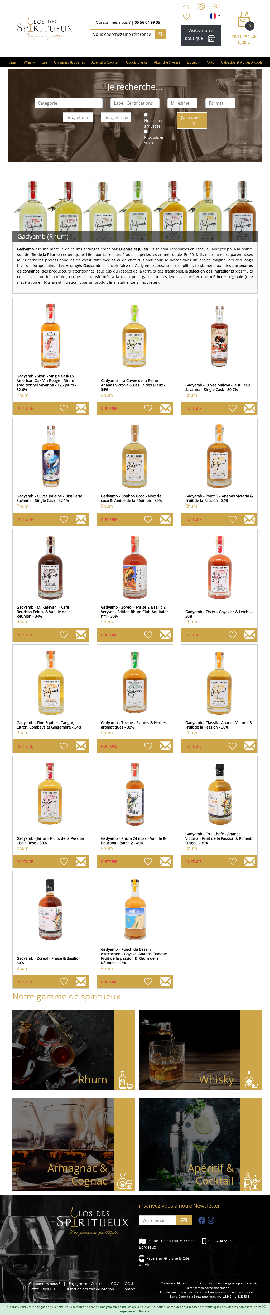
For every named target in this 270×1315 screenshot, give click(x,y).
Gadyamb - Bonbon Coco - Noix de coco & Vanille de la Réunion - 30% (131, 498)
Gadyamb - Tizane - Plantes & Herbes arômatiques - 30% (134, 725)
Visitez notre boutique (199, 34)
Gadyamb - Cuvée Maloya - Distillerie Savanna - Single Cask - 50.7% (217, 387)
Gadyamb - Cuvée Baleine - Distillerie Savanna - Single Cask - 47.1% (49, 498)
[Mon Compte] (201, 6)
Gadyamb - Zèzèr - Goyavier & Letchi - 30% (218, 614)
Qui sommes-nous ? (113, 22)
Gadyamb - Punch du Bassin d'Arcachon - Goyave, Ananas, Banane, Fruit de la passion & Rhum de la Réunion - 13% (134, 956)
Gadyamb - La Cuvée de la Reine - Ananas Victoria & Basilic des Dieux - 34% (133, 385)
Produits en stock (154, 140)
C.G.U (129, 1284)
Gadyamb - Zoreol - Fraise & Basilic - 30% (48, 960)
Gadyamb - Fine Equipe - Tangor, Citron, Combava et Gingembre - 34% (49, 725)
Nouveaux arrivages (153, 123)
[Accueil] (186, 7)
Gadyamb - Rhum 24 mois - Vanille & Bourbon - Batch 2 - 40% (133, 840)
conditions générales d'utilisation (113, 1307)
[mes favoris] (186, 16)
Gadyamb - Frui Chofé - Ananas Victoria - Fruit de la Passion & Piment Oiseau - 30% (218, 838)
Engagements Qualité (85, 1284)
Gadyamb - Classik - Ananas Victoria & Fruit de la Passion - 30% (218, 725)
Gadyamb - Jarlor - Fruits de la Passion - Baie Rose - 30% (50, 840)
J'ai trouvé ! (192, 117)
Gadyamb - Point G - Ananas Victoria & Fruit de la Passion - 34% (219, 498)
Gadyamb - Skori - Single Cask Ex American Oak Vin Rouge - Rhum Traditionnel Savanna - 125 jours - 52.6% (46, 382)
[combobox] (69, 103)
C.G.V (115, 1284)
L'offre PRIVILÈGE (42, 1289)
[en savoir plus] (50, 336)
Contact (129, 1289)
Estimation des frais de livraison (89, 1289)
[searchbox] (68, 103)
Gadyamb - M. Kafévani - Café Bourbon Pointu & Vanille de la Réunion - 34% (44, 612)
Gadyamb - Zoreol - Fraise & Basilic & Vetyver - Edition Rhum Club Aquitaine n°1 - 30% (135, 612)
